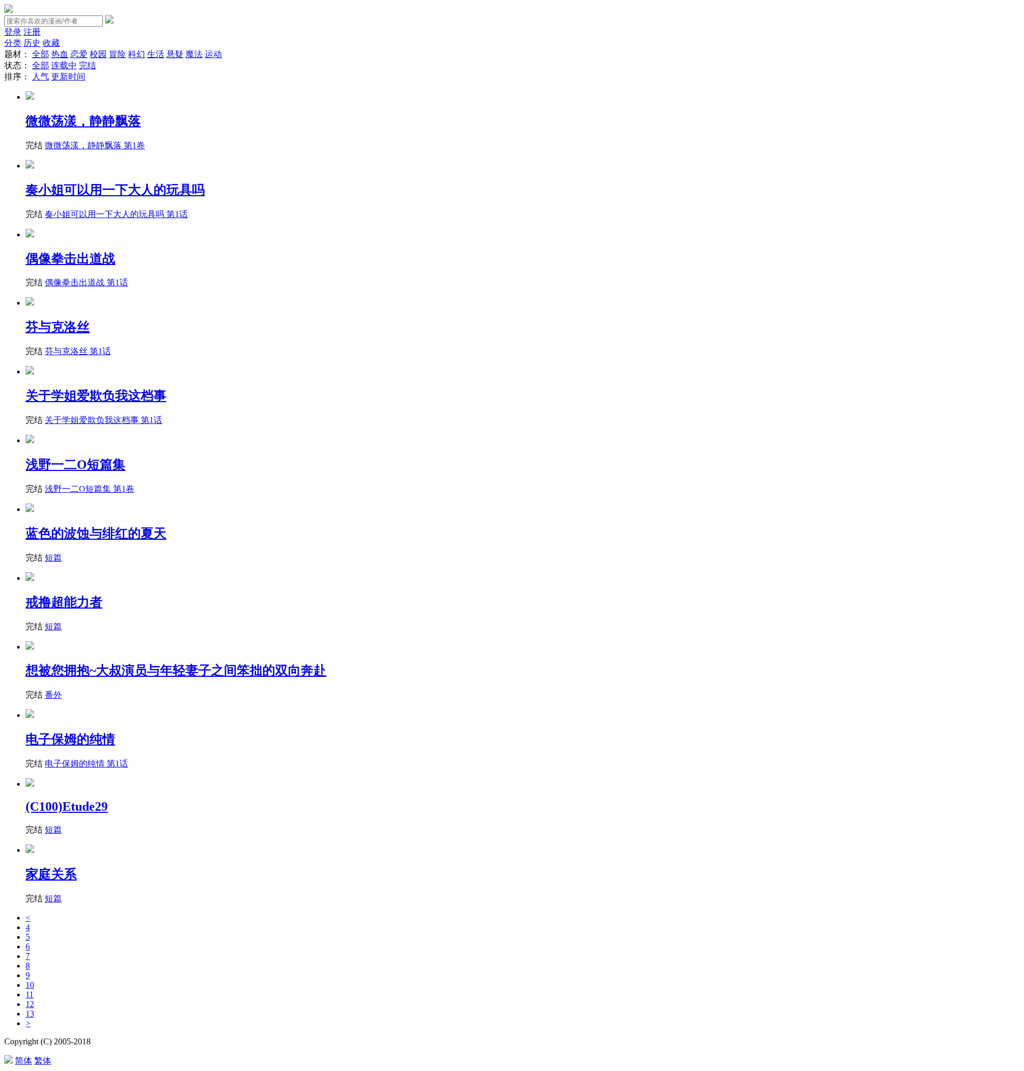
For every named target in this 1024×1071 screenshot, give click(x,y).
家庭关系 (51, 874)
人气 (40, 76)
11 (30, 994)
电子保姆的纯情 (70, 739)
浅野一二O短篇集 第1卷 (89, 488)
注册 (32, 31)
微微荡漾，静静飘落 (83, 121)
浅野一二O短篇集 (75, 464)
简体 (23, 1060)
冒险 (117, 54)
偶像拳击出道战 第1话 (86, 282)
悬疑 (174, 54)
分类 (12, 42)
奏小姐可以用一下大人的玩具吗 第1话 (116, 214)
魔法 (194, 54)
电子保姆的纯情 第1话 (86, 763)
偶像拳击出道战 (70, 259)
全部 (40, 54)
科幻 (136, 54)
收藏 (51, 42)
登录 (12, 31)
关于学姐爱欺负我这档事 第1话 (103, 420)
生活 (155, 54)
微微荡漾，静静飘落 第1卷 (95, 145)
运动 (213, 54)
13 (30, 1013)
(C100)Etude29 (67, 806)
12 (30, 1004)
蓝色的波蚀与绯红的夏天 (96, 533)
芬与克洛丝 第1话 (78, 351)
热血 (59, 54)
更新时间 (68, 76)
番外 (53, 694)
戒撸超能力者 (64, 602)
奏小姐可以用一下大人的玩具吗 (115, 190)
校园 (98, 54)
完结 (87, 65)
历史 (32, 42)
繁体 (42, 1060)
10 (30, 984)
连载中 (64, 65)
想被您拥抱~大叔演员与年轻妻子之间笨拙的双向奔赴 (176, 670)
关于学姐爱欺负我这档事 (96, 396)
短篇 (53, 557)
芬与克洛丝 (58, 327)
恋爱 (78, 54)
